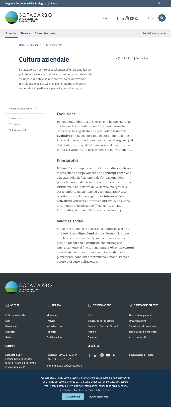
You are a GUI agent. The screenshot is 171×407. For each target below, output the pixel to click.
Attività (51, 321)
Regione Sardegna (25, 3)
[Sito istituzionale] (28, 17)
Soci (7, 321)
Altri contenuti (137, 337)
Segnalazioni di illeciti (141, 355)
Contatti (10, 332)
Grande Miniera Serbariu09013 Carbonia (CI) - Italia (20, 361)
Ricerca (25, 33)
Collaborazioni (54, 337)
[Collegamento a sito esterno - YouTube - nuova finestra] (131, 18)
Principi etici (16, 124)
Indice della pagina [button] (20, 108)
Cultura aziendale (15, 315)
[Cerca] (162, 18)
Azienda (10, 33)
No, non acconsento (98, 396)
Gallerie (92, 337)
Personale (11, 326)
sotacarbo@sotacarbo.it (68, 365)
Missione (52, 315)
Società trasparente (154, 33)
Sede (8, 337)
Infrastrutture (54, 326)
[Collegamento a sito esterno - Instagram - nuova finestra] (127, 18)
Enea (54, 3)
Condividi (124, 58)
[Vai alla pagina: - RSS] (136, 18)
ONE (90, 315)
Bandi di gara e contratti (143, 332)
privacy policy (119, 386)
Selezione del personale (142, 326)
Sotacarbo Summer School (103, 326)
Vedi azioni (142, 58)
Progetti (51, 332)
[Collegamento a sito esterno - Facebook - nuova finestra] (117, 18)
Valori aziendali (18, 130)
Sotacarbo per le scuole (101, 321)
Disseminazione (45, 33)
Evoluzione (15, 118)
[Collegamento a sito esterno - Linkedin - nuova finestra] (122, 18)
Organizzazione (137, 321)
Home (22, 45)
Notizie (92, 332)
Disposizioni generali (140, 315)
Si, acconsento (73, 396)
